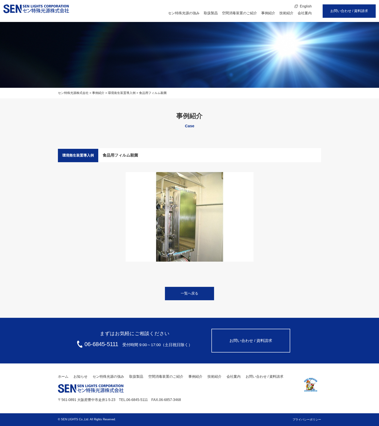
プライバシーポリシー (307, 419)
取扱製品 (211, 13)
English (306, 6)
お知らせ (80, 376)
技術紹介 (286, 13)
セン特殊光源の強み (184, 13)
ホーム (63, 376)
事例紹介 (268, 13)
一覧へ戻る (189, 293)
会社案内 (305, 13)
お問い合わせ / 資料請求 (349, 11)
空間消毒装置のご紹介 (239, 13)
